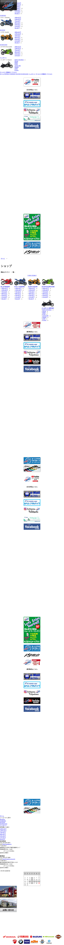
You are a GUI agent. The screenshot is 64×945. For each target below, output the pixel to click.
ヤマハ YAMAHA (19, 286)
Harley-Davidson (19, 59)
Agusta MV (18, 65)
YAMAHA (3, 15)
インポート (3, 57)
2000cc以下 (18, 46)
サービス (2, 72)
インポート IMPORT (48, 308)
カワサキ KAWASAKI (48, 286)
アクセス (14, 72)
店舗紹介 (8, 72)
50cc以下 (17, 13)
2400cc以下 (3, 829)
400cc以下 (17, 8)
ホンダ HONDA (5, 286)
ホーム (2, 74)
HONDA (6, 74)
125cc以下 (17, 11)
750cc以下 (17, 6)
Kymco (16, 70)
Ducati (16, 61)
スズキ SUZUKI (32, 286)
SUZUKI (2, 30)
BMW (16, 62)
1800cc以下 (18, 3)
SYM (16, 68)
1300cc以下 (18, 4)
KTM (16, 64)
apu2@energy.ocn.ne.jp (9, 859)
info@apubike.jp (7, 844)
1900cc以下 (18, 17)
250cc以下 (17, 10)
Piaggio (17, 67)
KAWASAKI (3, 44)
